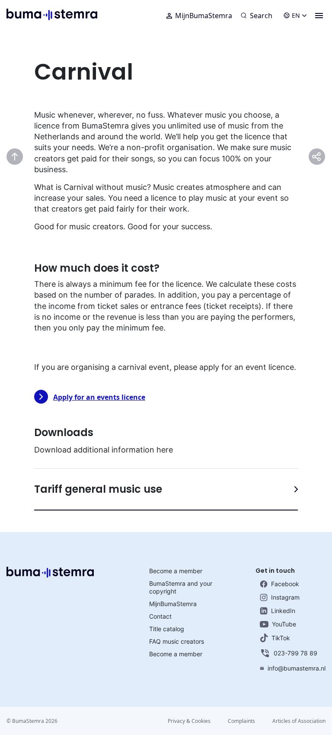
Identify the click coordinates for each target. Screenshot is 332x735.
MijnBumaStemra (203, 15)
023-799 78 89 (295, 653)
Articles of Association (299, 721)
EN (296, 15)
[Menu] (319, 16)
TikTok (280, 638)
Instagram (285, 597)
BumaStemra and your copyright (180, 587)
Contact (160, 616)
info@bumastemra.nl (297, 668)
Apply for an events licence (99, 397)
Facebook (285, 583)
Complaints (241, 721)
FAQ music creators (176, 641)
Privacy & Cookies (189, 721)
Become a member (175, 571)
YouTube (284, 624)
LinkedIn (283, 610)
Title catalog (166, 628)
